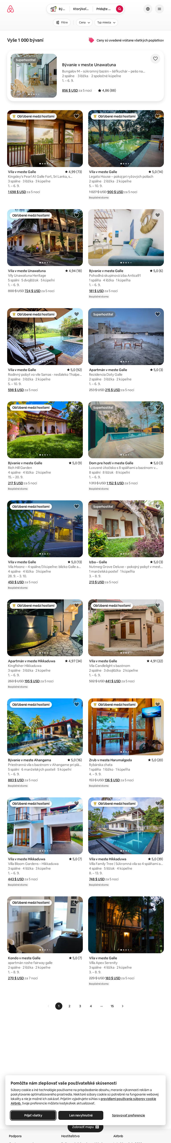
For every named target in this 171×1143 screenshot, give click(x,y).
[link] (48, 1006)
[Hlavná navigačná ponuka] (159, 8)
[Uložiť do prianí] (155, 59)
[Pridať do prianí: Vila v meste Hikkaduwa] (76, 803)
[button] (70, 90)
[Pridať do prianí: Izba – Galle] (157, 506)
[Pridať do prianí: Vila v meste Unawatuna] (76, 215)
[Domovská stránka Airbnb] (10, 9)
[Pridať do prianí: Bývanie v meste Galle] (157, 215)
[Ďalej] (122, 1006)
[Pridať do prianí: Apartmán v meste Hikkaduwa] (76, 605)
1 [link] (58, 1006)
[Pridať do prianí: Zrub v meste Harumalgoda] (157, 704)
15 (112, 1006)
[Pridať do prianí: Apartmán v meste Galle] (157, 314)
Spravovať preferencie (128, 1115)
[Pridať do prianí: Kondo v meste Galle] (76, 902)
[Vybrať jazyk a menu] (147, 8)
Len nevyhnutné (81, 1115)
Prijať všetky (33, 1115)
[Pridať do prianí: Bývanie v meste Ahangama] (76, 704)
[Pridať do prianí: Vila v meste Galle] (76, 116)
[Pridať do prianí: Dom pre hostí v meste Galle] (157, 407)
